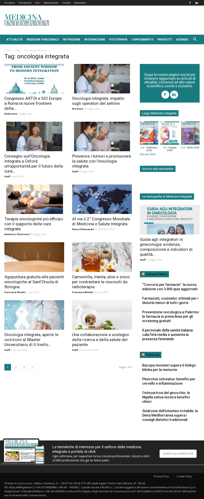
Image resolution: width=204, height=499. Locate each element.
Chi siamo (9, 2)
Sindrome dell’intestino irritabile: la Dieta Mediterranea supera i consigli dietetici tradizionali (170, 415)
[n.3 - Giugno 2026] (169, 134)
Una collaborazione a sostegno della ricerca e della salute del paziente (100, 339)
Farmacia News (156, 274)
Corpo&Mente (142, 39)
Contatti (66, 2)
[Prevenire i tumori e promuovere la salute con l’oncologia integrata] (102, 136)
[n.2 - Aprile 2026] (190, 134)
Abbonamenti (51, 2)
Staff (7, 176)
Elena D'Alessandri (83, 229)
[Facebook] (190, 3)
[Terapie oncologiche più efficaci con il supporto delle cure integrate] (34, 199)
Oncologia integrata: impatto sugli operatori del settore (98, 101)
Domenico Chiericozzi (17, 234)
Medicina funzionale (43, 39)
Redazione (10, 113)
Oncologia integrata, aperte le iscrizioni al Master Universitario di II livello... (31, 339)
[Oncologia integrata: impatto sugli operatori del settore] (102, 78)
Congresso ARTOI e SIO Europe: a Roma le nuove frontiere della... (33, 103)
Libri (37, 2)
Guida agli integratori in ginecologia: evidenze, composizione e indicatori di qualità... (166, 247)
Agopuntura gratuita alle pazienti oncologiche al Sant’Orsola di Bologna (34, 281)
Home (7, 50)
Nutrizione (71, 39)
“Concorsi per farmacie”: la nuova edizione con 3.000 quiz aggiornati (169, 286)
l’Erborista (152, 355)
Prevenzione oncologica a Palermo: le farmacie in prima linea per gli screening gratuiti (170, 316)
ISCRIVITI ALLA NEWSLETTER (178, 453)
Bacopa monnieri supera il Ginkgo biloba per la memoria (169, 367)
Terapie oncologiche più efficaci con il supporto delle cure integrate (33, 224)
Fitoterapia (118, 39)
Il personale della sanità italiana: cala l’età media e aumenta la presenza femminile (167, 334)
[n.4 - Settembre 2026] (149, 134)
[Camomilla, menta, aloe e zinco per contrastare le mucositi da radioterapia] (102, 257)
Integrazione (94, 39)
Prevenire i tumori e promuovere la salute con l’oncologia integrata (101, 161)
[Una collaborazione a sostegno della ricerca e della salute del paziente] (102, 315)
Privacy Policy (161, 476)
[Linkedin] (197, 3)
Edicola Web (148, 154)
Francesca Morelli (14, 292)
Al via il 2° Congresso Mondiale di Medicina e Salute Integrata (101, 221)
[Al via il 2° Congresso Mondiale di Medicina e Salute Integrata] (102, 199)
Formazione (25, 2)
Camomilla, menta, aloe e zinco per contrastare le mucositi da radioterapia (101, 281)
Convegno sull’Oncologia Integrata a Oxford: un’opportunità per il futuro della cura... (33, 164)
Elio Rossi (77, 108)
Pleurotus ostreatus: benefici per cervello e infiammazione (168, 381)
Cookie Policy (184, 476)
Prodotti (164, 39)
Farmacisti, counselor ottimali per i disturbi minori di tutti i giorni (170, 300)
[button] (195, 40)
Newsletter (80, 2)
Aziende (182, 39)
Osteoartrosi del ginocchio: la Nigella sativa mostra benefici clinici (166, 397)
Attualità (14, 39)
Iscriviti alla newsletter (158, 169)
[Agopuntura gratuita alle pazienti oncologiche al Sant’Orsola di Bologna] (34, 257)
